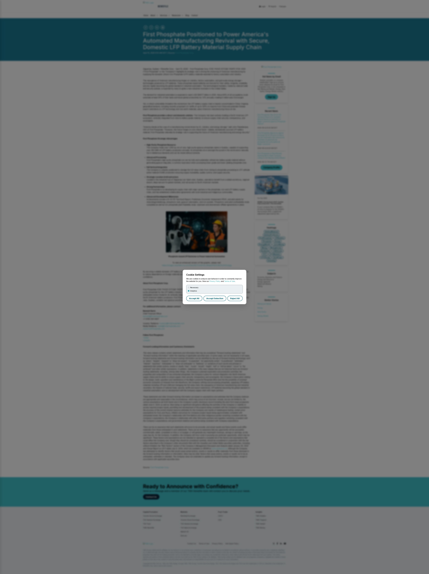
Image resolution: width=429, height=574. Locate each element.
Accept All (194, 298)
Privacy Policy (215, 281)
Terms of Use (229, 281)
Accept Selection (214, 298)
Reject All (235, 298)
